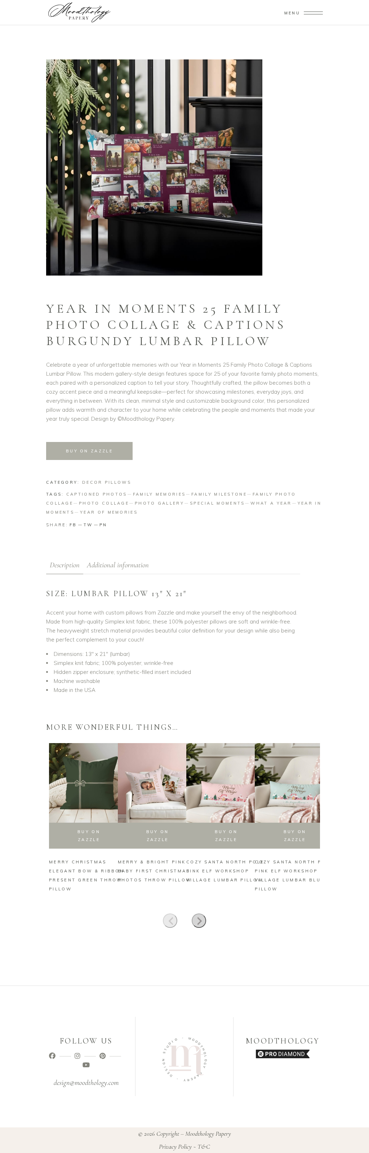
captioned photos (96, 494)
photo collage (104, 503)
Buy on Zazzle (226, 835)
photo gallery (159, 503)
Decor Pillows (106, 482)
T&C (203, 1146)
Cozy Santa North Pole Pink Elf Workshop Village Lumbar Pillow (225, 870)
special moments (217, 503)
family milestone (219, 494)
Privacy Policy (175, 1146)
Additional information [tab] (118, 564)
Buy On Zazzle (89, 450)
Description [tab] (65, 564)
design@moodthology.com (86, 1082)
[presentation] (170, 920)
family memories (159, 494)
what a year (271, 503)
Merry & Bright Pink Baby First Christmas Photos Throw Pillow (155, 870)
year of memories (109, 512)
